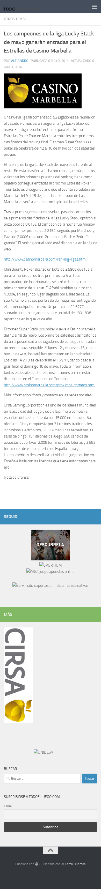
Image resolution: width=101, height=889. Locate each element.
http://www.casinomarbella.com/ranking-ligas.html (45, 259)
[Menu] (94, 6)
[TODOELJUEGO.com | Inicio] (28, 6)
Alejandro (19, 61)
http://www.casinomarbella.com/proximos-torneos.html (49, 385)
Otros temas (15, 19)
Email (8, 806)
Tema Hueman (75, 864)
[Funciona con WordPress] (36, 864)
